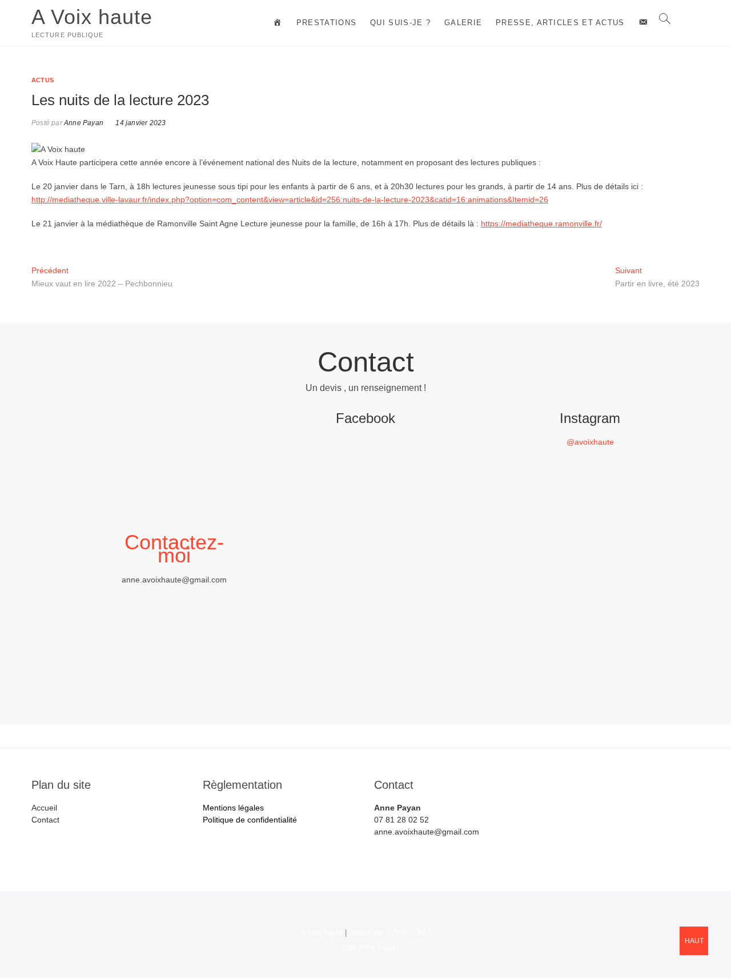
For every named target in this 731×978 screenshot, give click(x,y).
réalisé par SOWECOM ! (389, 932)
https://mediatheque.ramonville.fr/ (541, 223)
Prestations (326, 22)
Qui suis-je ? (400, 22)
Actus (42, 80)
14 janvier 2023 (140, 123)
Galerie (463, 22)
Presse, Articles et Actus (560, 22)
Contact (45, 819)
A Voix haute (91, 17)
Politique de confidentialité (250, 819)
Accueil (44, 807)
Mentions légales (233, 807)
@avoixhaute (590, 441)
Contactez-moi (174, 548)
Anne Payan (82, 123)
